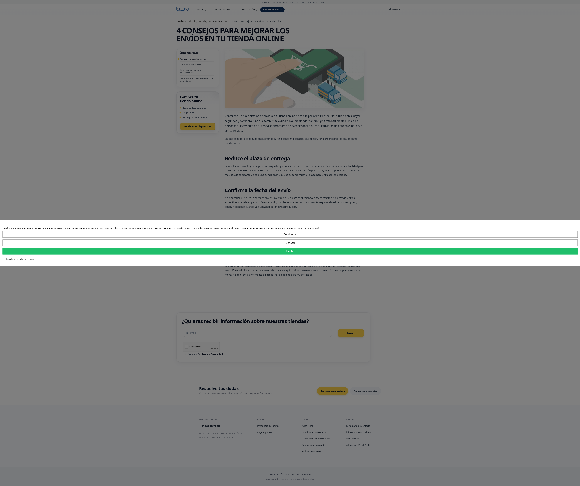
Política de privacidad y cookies (18, 259)
